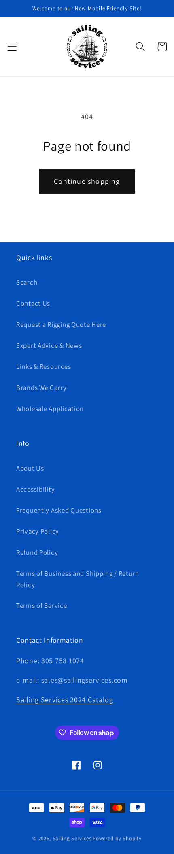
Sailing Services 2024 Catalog (64, 699)
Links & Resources (43, 366)
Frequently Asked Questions (59, 510)
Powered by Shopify (117, 838)
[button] (12, 47)
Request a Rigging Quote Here (61, 324)
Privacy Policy (37, 531)
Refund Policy (37, 552)
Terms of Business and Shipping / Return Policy (77, 579)
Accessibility (35, 489)
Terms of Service (41, 605)
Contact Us (33, 303)
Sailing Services (72, 838)
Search (26, 282)
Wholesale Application (50, 408)
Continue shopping (87, 181)
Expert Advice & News (49, 345)
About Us (30, 468)
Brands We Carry (41, 387)
